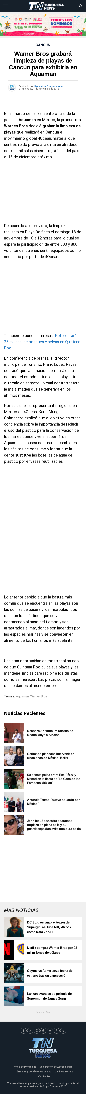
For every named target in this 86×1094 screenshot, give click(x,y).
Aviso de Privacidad (25, 1066)
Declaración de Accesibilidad (55, 1066)
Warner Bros (38, 696)
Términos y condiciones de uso (33, 1071)
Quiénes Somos (64, 1071)
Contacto (44, 1076)
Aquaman (22, 696)
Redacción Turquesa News (49, 86)
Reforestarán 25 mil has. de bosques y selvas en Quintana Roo (42, 341)
